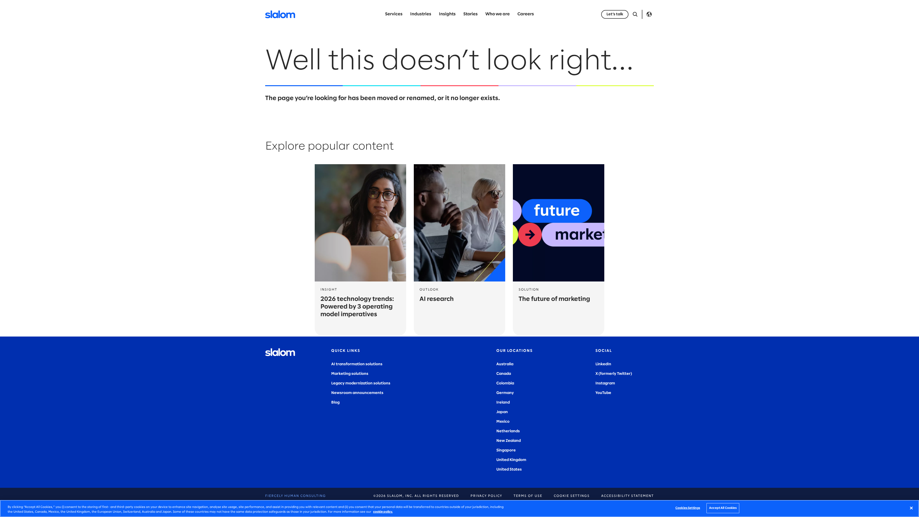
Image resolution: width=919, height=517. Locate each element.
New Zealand (508, 441)
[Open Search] (635, 14)
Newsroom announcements (357, 393)
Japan (502, 412)
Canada (503, 374)
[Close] (911, 508)
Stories (470, 14)
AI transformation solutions (356, 364)
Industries (420, 14)
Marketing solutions (349, 374)
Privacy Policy (486, 496)
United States (509, 469)
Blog (335, 402)
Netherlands (508, 431)
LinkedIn (603, 364)
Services (394, 14)
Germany (505, 393)
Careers (525, 14)
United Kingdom (511, 460)
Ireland (503, 402)
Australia (504, 364)
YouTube (603, 393)
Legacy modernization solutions (360, 383)
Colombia (505, 383)
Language (649, 14)
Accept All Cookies (723, 508)
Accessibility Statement (627, 496)
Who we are (497, 14)
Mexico (503, 421)
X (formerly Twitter (613, 374)
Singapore (506, 450)
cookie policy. (383, 511)
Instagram (605, 383)
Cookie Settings (572, 496)
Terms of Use (528, 496)
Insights (447, 14)
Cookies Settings (687, 508)
